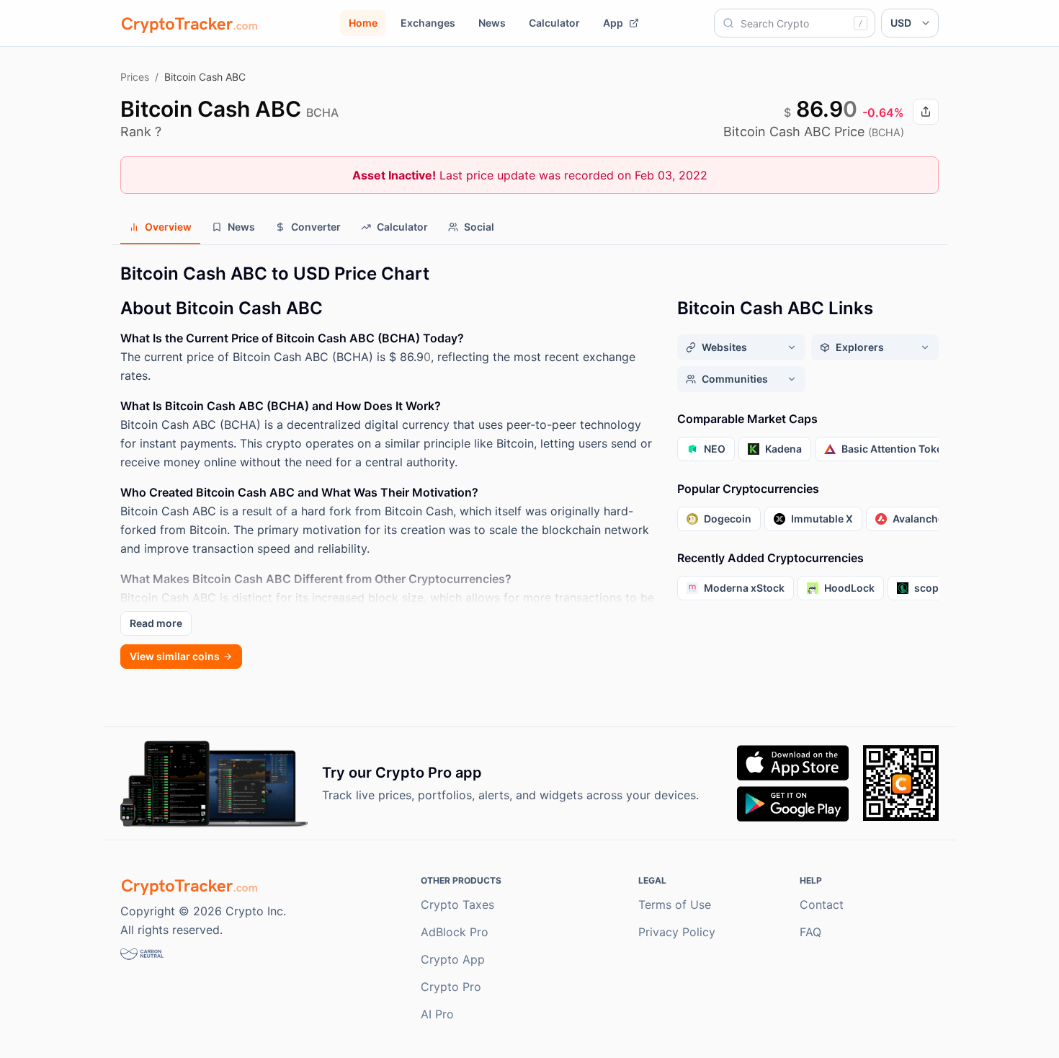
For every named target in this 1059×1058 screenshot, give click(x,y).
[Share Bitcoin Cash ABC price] (926, 112)
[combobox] (794, 23)
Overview (168, 227)
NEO (714, 449)
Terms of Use (674, 904)
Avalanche (918, 518)
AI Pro (437, 1014)
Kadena (783, 449)
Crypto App (453, 959)
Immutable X (822, 518)
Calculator (554, 23)
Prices (134, 77)
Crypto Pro (451, 986)
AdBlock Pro (454, 932)
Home (363, 23)
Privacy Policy (676, 932)
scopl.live (938, 588)
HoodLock (849, 588)
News (492, 23)
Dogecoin (727, 518)
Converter (316, 227)
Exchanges (428, 23)
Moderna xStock (744, 588)
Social (479, 227)
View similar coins (175, 656)
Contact (822, 904)
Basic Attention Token (895, 449)
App (613, 23)
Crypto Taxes (457, 904)
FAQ (810, 932)
